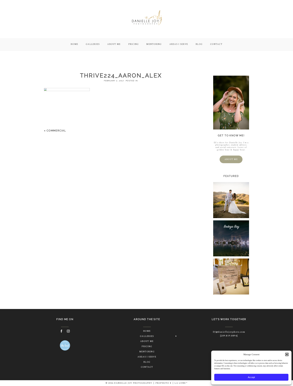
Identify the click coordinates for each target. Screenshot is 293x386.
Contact (216, 44)
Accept (251, 377)
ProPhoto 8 (163, 383)
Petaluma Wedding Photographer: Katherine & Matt (231, 200)
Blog (199, 44)
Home (74, 44)
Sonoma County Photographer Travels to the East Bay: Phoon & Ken (231, 276)
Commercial (56, 130)
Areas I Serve (178, 44)
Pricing (133, 44)
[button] (286, 354)
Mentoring (154, 44)
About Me (114, 44)
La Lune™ (181, 383)
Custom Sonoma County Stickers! (231, 238)
